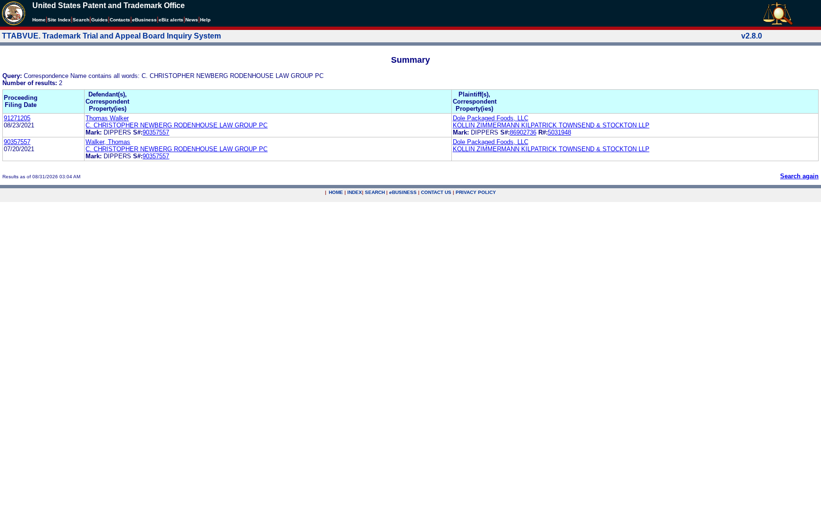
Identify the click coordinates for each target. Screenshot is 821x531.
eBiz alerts (171, 19)
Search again (799, 176)
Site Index (59, 19)
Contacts (120, 19)
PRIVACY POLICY (476, 192)
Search (81, 19)
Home (39, 19)
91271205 (17, 118)
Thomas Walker (107, 118)
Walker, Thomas (108, 141)
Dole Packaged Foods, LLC (490, 118)
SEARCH (375, 192)
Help (205, 19)
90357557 (156, 132)
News (191, 19)
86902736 (523, 132)
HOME (336, 192)
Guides (99, 19)
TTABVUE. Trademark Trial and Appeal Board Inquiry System (111, 36)
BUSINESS (403, 192)
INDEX (354, 192)
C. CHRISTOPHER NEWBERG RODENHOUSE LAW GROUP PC (176, 125)
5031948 (559, 132)
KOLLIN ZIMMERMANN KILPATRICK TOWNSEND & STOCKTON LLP (551, 125)
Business (144, 19)
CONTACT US (436, 192)
